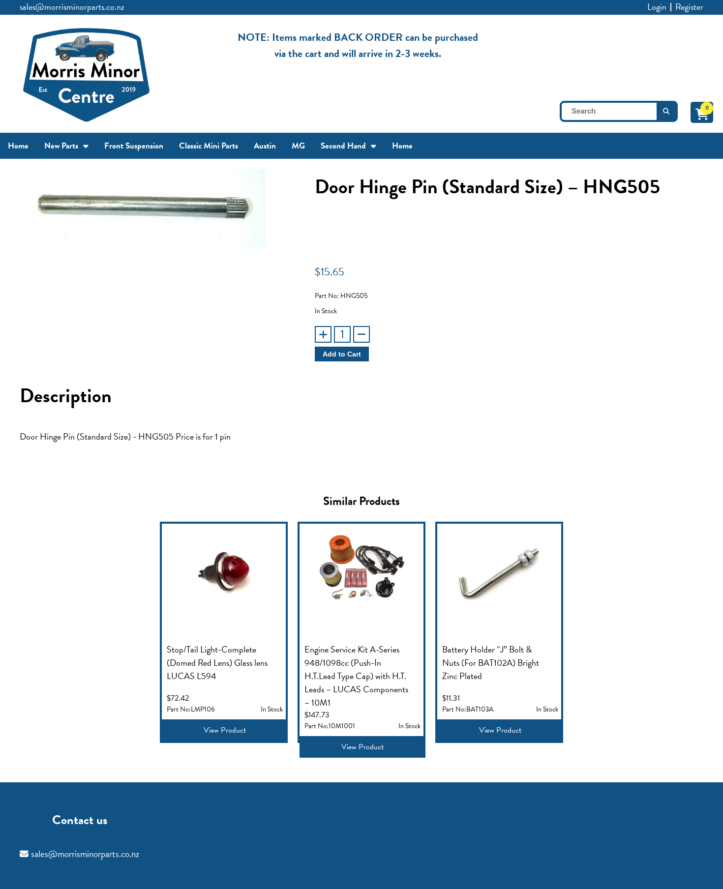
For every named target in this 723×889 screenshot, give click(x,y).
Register (689, 6)
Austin (265, 146)
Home (18, 146)
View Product (225, 730)
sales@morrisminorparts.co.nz (72, 6)
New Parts (61, 146)
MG (298, 146)
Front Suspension (133, 146)
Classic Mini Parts (208, 146)
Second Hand (343, 146)
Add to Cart (342, 354)
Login (656, 6)
